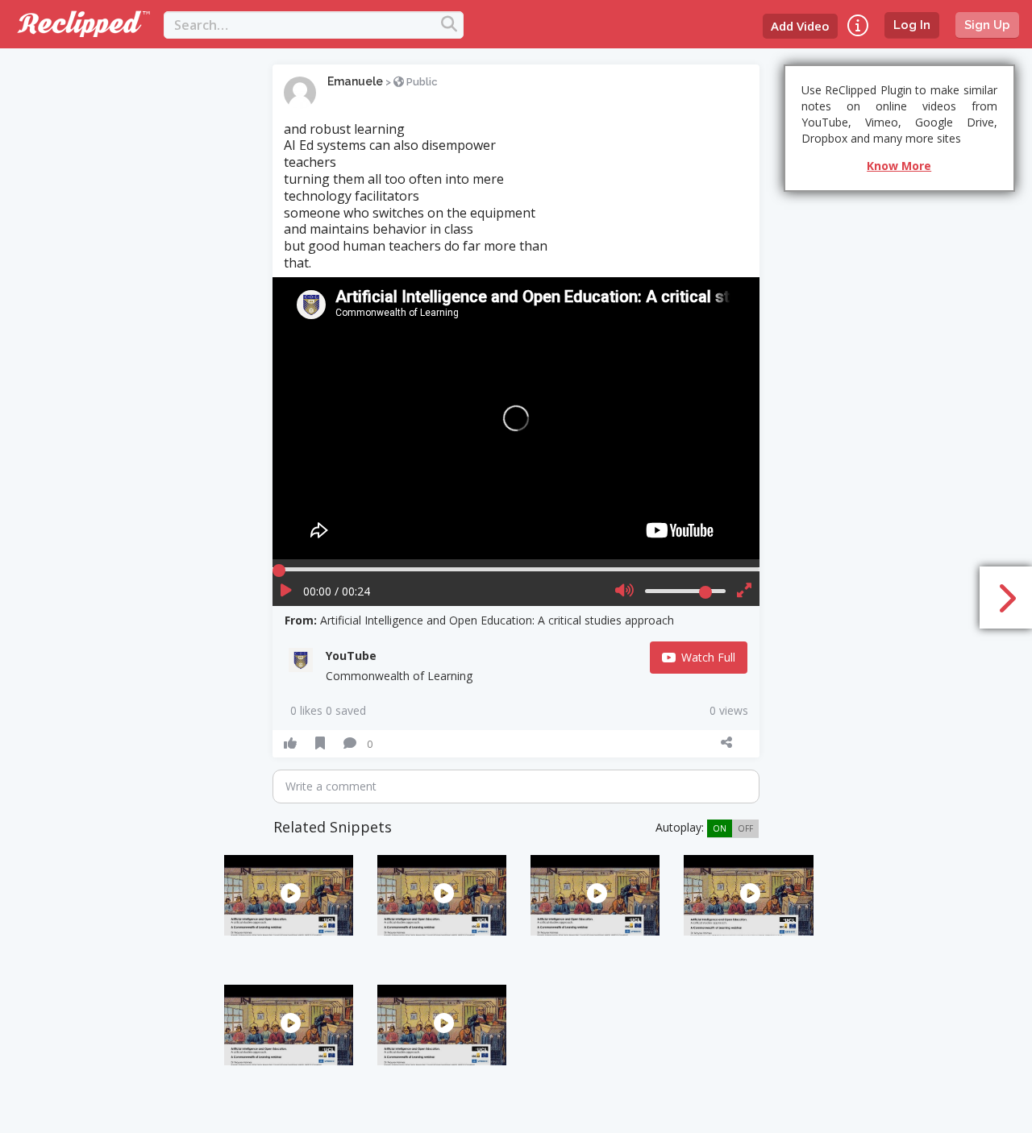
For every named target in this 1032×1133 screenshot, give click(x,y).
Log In (911, 25)
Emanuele (355, 81)
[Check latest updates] (857, 25)
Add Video (800, 26)
